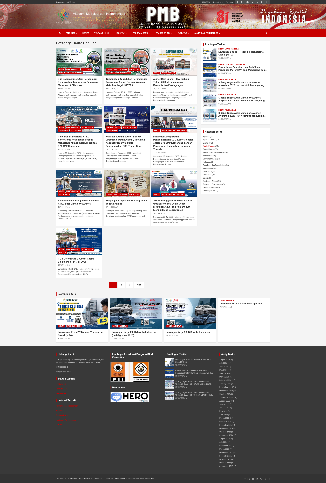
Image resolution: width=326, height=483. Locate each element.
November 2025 (226, 390)
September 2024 (226, 435)
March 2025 (224, 418)
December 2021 (226, 456)
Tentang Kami (101, 33)
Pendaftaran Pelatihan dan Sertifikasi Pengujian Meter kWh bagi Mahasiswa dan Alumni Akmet (241, 70)
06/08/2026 (223, 73)
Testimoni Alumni (210, 181)
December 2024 (226, 425)
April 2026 (223, 373)
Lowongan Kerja (232, 49)
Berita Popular (72, 70)
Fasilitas (182, 33)
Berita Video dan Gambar (213, 152)
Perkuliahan (76, 130)
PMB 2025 (180, 194)
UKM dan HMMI (209, 187)
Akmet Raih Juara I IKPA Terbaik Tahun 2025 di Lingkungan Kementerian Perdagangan (171, 82)
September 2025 (226, 397)
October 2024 (225, 432)
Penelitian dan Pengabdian (70, 73)
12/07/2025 (63, 265)
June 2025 (223, 408)
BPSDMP (59, 410)
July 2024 (223, 442)
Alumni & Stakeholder (206, 33)
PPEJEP (59, 425)
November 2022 (226, 452)
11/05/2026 (63, 89)
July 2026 (223, 363)
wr (69, 89)
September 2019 (226, 466)
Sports (206, 178)
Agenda (109, 127)
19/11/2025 (63, 207)
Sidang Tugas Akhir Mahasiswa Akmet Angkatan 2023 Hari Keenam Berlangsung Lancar (241, 100)
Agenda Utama (209, 140)
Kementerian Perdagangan (67, 406)
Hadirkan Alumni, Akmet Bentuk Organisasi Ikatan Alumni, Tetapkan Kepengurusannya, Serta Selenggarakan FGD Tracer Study (125, 141)
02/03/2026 (170, 336)
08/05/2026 (110, 89)
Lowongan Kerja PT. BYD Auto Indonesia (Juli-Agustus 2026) (134, 334)
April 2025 (223, 415)
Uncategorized (209, 191)
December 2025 (226, 387)
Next (139, 285)
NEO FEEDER (61, 393)
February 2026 (225, 380)
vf (117, 207)
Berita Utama (87, 127)
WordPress (149, 478)
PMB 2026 (206, 2)
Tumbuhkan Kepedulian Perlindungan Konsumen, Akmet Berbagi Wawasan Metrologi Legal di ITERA (126, 82)
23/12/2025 (63, 149)
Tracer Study (163, 33)
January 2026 (225, 384)
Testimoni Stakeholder (212, 184)
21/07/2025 (224, 307)
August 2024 (224, 439)
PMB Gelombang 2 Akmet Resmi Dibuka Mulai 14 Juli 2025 (76, 260)
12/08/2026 (223, 58)
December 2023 (226, 445)
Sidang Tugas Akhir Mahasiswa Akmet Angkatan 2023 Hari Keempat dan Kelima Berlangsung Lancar (241, 115)
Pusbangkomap (62, 415)
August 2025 (224, 401)
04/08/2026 (223, 119)
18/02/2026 (158, 89)
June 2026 (223, 366)
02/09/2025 (110, 207)
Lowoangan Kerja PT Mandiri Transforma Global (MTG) (241, 53)
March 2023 (224, 449)
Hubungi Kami (218, 2)
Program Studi (140, 33)
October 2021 (225, 459)
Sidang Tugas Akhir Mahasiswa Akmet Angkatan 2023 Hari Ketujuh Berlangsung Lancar (241, 85)
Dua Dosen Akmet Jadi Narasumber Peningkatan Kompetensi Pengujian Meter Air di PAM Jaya (78, 82)
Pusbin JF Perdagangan (66, 420)
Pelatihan (229, 64)
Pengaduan (230, 2)
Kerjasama (86, 70)
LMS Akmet (61, 384)
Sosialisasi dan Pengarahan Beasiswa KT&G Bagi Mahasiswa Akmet (78, 202)
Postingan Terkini (215, 44)
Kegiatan (120, 33)
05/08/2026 (223, 104)
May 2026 (223, 370)
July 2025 (223, 404)
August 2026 (224, 360)
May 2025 (223, 411)
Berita (85, 33)
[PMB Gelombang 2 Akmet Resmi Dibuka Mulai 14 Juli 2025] (79, 241)
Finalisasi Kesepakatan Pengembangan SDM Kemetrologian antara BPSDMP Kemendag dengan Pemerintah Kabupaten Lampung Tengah (173, 143)
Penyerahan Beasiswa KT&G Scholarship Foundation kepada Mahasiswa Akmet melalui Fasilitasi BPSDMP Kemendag (77, 141)
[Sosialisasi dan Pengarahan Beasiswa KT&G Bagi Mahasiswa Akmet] (79, 183)
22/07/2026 (117, 339)
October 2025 (225, 394)
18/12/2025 (110, 149)
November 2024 (226, 428)
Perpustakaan (61, 389)
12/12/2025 (158, 153)
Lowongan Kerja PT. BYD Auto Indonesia (188, 332)
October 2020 (225, 463)
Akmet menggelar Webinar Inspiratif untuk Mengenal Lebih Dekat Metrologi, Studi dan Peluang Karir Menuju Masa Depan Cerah (173, 205)
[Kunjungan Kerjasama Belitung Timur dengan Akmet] (127, 183)
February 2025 (225, 421)
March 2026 (224, 377)
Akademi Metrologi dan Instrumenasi (86, 478)
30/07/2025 (158, 213)
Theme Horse (119, 478)
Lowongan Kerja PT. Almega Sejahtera (241, 303)
